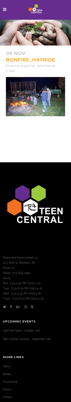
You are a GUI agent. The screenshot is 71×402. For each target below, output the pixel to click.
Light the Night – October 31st (21, 330)
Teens (6, 366)
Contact (7, 397)
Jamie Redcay (45, 65)
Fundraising (10, 381)
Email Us (8, 267)
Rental (7, 374)
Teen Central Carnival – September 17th (27, 339)
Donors (7, 389)
